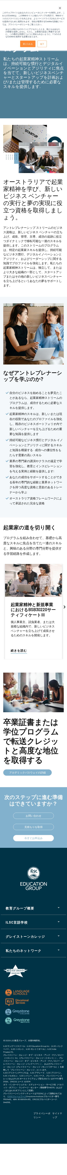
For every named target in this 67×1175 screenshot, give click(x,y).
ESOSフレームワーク (16, 1096)
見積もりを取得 (33, 826)
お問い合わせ (33, 815)
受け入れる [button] (28, 43)
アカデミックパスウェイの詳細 (27, 772)
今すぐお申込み (33, 838)
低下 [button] (42, 43)
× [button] (60, 7)
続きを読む (19, 650)
